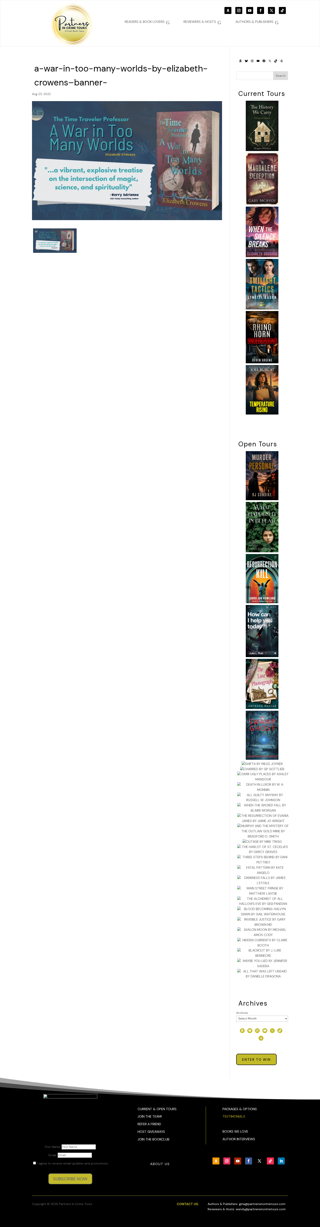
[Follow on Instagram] (238, 10)
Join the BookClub (153, 1139)
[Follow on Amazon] (227, 10)
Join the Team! (150, 1116)
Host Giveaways (151, 1132)
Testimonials (233, 1116)
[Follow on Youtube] (249, 10)
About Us (160, 1164)
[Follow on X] (271, 10)
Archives (242, 1013)
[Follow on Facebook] (260, 10)
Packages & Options (239, 1109)
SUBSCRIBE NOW (70, 1179)
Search (281, 76)
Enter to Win (256, 1059)
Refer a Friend (149, 1124)
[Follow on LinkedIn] (281, 1160)
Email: (53, 1155)
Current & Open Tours (157, 1109)
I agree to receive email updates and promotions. (72, 1163)
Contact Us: (188, 1204)
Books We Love (235, 1131)
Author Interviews (238, 1139)
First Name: (53, 1147)
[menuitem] (257, 22)
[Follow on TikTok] (282, 10)
